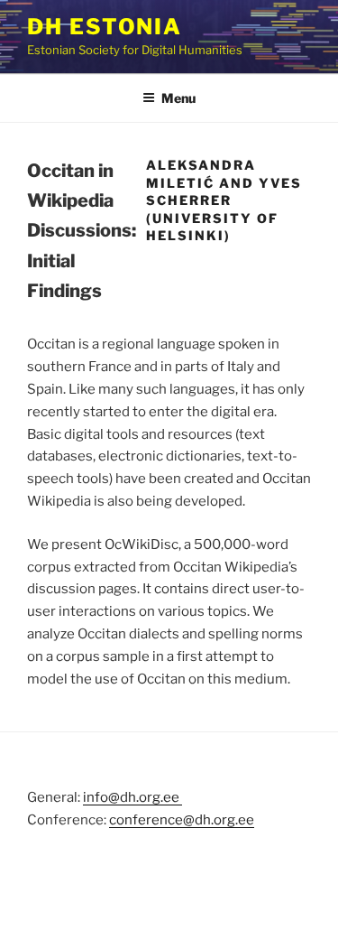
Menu (178, 98)
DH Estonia (104, 27)
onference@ (155, 820)
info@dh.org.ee (132, 797)
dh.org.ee (224, 820)
